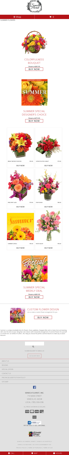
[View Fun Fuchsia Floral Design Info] (48, 185)
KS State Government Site (42, 444)
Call (12, 453)
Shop (18, 16)
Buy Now (34, 69)
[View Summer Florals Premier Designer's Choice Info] (20, 226)
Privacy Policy (21, 448)
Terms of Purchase (35, 448)
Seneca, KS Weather (24, 444)
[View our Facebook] (34, 388)
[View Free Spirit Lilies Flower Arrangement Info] (20, 185)
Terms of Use (48, 448)
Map (35, 453)
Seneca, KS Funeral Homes (26, 441)
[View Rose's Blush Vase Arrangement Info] (48, 226)
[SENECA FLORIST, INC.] (34, 12)
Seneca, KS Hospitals (44, 441)
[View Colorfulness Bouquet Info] (34, 41)
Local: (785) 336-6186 (34, 402)
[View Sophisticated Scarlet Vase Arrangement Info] (48, 144)
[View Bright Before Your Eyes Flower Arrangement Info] (20, 144)
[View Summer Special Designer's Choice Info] (34, 92)
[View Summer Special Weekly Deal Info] (34, 268)
